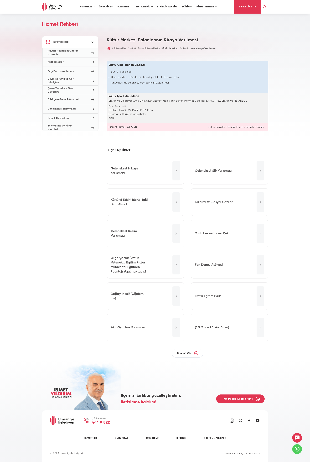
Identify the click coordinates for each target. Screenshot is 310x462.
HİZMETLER (90, 438)
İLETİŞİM (181, 438)
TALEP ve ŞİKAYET (215, 438)
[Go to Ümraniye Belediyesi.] (109, 48)
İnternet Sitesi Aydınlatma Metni (242, 453)
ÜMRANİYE (152, 438)
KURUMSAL (121, 438)
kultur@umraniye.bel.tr (133, 114)
